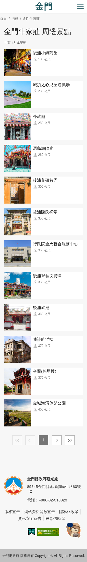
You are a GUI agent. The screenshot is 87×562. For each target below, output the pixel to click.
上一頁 (30, 440)
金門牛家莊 (31, 19)
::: (1, 3)
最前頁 (17, 440)
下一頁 (57, 440)
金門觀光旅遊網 (43, 6)
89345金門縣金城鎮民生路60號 (54, 486)
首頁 (3, 19)
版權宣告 (12, 511)
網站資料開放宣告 (39, 511)
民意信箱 (53, 518)
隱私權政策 (69, 511)
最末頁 (70, 440)
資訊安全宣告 (29, 518)
